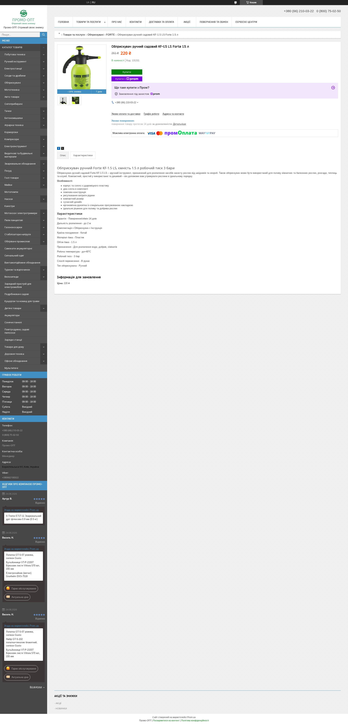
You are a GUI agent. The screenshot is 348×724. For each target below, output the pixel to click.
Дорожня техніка (14, 353)
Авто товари (12, 96)
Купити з (120, 78)
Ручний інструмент (15, 61)
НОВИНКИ (61, 708)
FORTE (110, 34)
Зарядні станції (13, 339)
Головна (63, 21)
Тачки (8, 111)
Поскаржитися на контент (166, 720)
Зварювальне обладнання (20, 163)
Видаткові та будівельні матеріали (18, 155)
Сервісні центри (246, 21)
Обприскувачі (13, 82)
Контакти (136, 21)
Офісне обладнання (16, 361)
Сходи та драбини (15, 75)
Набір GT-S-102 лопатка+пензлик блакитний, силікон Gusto (21, 642)
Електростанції (13, 68)
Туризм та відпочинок (17, 269)
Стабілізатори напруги (18, 234)
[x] (62, 149)
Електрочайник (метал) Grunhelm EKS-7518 (18, 575)
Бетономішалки (14, 118)
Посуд (8, 170)
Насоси (9, 199)
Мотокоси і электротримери (21, 213)
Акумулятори (12, 315)
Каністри (10, 206)
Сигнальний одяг (14, 255)
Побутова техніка (15, 54)
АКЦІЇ (187, 21)
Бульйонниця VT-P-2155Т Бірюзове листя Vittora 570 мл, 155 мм (23, 565)
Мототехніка (12, 89)
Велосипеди (11, 276)
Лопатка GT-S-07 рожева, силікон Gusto (20, 556)
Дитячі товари (13, 308)
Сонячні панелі (13, 322)
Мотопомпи (11, 192)
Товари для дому (14, 346)
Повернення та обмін (214, 21)
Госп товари (12, 177)
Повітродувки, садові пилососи (17, 331)
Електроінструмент (16, 146)
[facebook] (58, 149)
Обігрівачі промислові (17, 241)
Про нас (117, 21)
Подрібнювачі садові (17, 294)
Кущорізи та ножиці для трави (22, 301)
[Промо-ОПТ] (23, 17)
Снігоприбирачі (13, 103)
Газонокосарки (13, 227)
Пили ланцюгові (14, 220)
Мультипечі (11, 368)
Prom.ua (191, 717)
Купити (127, 72)
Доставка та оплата (161, 21)
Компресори (12, 139)
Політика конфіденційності (195, 720)
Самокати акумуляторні (18, 248)
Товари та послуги (88, 21)
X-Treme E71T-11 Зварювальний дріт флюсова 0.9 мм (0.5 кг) (23, 518)
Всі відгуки (36, 686)
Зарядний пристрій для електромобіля (18, 285)
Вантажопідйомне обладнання (22, 262)
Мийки (8, 184)
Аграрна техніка (14, 125)
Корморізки (11, 132)
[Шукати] (43, 34)
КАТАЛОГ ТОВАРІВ (12, 47)
